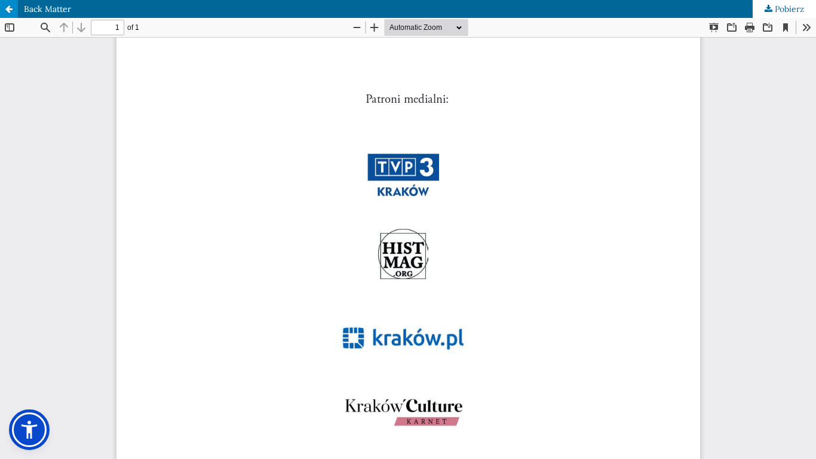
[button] (29, 429)
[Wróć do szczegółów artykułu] (9, 9)
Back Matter (47, 9)
